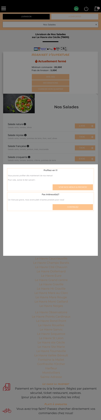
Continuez (72, 207)
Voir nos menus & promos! (73, 187)
